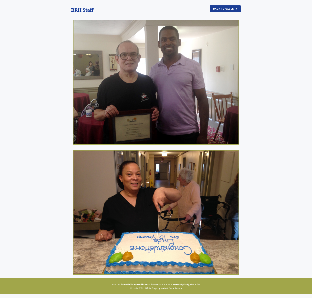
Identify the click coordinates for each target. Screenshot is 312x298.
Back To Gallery (225, 8)
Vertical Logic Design (171, 288)
